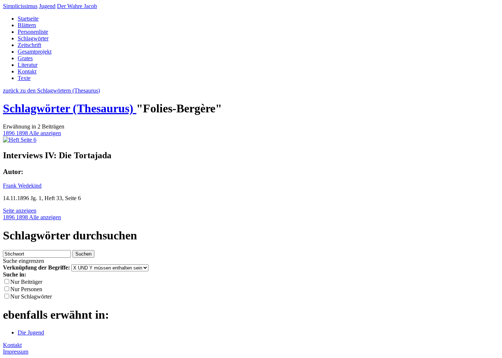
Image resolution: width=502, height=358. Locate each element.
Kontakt (27, 71)
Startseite (28, 18)
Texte (24, 78)
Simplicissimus (20, 6)
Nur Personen (26, 289)
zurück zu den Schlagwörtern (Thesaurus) (51, 90)
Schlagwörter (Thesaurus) (69, 108)
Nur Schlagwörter (31, 296)
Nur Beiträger (26, 282)
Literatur (27, 65)
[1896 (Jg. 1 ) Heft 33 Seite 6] (19, 140)
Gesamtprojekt (34, 51)
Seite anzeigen (19, 210)
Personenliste (33, 32)
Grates (25, 58)
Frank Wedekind (22, 185)
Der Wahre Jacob (77, 6)
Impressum (15, 351)
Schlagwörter (33, 38)
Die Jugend (31, 332)
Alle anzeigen (45, 133)
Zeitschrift (29, 45)
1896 (9, 133)
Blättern (27, 25)
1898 (22, 133)
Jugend (47, 6)
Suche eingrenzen (23, 261)
